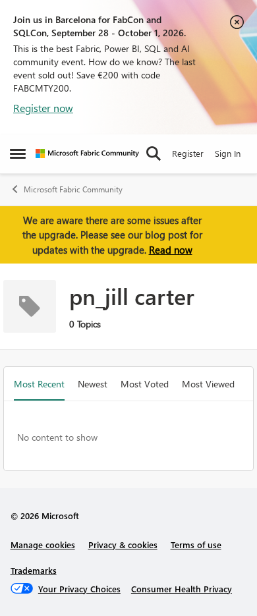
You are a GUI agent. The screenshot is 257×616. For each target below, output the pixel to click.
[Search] (153, 153)
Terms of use (196, 544)
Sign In (228, 153)
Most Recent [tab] (39, 384)
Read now (170, 249)
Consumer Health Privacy (181, 588)
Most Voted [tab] (145, 384)
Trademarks (34, 570)
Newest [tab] (92, 384)
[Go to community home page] (87, 153)
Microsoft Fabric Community (73, 189)
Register (188, 153)
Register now (43, 108)
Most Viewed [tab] (208, 384)
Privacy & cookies (122, 544)
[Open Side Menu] (17, 153)
